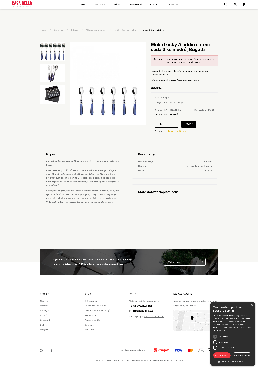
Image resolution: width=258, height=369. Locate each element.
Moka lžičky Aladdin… (153, 30)
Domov (81, 4)
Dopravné (90, 325)
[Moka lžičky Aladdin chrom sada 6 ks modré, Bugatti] (108, 83)
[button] (232, 361)
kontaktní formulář (154, 316)
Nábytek (174, 4)
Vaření (117, 4)
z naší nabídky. (194, 62)
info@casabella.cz (141, 310)
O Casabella (91, 301)
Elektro (155, 4)
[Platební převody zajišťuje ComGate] (182, 350)
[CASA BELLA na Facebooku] (51, 350)
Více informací (219, 330)
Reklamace (90, 315)
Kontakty (89, 329)
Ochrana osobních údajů (97, 310)
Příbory (74, 30)
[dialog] (232, 334)
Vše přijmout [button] (222, 355)
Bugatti (166, 97)
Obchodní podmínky (95, 306)
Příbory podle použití (96, 30)
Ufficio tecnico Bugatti (174, 102)
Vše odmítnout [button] (242, 355)
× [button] (252, 305)
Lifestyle (99, 4)
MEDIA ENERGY (175, 360)
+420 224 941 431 (140, 306)
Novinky (44, 301)
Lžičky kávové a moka (125, 30)
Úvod (44, 30)
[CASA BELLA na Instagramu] (41, 350)
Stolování (136, 4)
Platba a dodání (93, 320)
